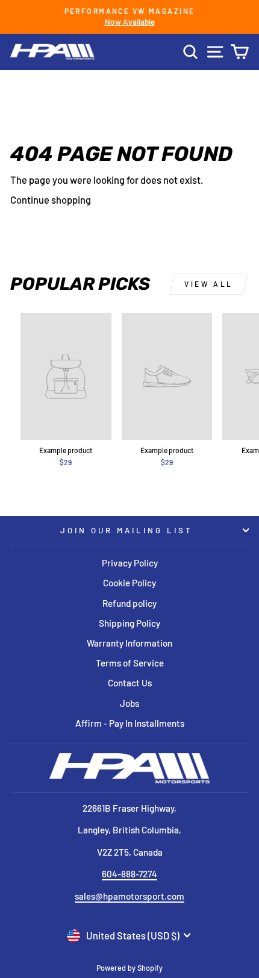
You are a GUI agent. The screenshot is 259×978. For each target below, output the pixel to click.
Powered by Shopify (129, 968)
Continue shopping (50, 199)
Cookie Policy (129, 582)
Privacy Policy (130, 562)
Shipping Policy (129, 623)
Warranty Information (129, 643)
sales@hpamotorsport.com (129, 896)
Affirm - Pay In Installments (129, 723)
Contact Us (130, 682)
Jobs (129, 703)
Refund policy (129, 603)
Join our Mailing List (126, 530)
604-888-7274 (129, 873)
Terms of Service (130, 662)
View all (208, 284)
